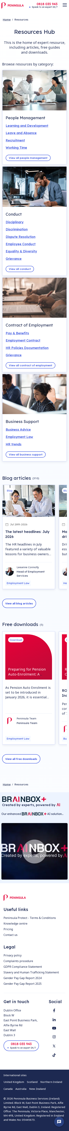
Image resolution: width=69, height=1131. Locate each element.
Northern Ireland (51, 1082)
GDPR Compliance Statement (23, 967)
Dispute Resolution (20, 237)
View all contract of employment (30, 365)
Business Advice (18, 430)
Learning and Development (27, 126)
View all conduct (20, 269)
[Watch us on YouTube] (54, 1028)
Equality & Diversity (21, 251)
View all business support (25, 454)
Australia (20, 1088)
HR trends (13, 444)
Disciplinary (15, 222)
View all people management (28, 158)
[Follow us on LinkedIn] (54, 1020)
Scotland (32, 1082)
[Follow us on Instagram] (54, 1037)
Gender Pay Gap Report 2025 (23, 984)
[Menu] (65, 5)
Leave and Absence (21, 133)
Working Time (16, 148)
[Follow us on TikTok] (54, 1055)
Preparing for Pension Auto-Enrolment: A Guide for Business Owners (27, 676)
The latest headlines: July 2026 (27, 534)
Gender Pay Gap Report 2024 (23, 978)
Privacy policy (13, 955)
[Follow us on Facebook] (54, 1010)
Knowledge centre (15, 923)
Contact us (11, 935)
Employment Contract (23, 340)
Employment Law (19, 437)
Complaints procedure (18, 961)
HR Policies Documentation (27, 348)
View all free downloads (21, 759)
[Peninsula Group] (12, 5)
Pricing (8, 929)
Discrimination (17, 229)
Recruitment (15, 140)
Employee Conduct (21, 244)
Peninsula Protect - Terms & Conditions (30, 918)
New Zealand (37, 1088)
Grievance (14, 259)
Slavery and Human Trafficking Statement (31, 972)
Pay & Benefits (17, 333)
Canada (8, 1088)
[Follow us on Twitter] (54, 1046)
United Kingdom (14, 1082)
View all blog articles (19, 603)
